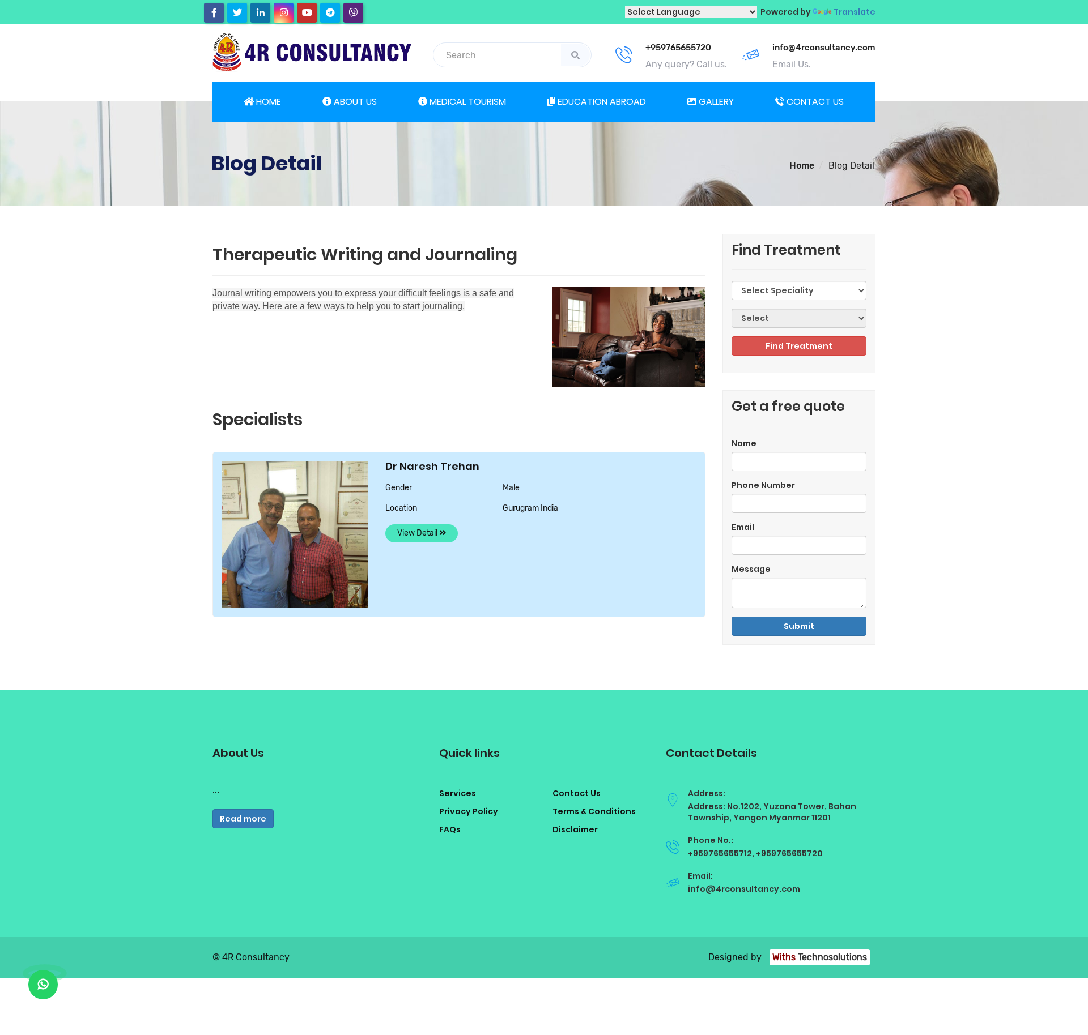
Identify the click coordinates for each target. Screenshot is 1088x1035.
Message (751, 569)
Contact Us (576, 793)
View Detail (418, 533)
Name (744, 443)
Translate (855, 12)
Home (267, 101)
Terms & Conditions (594, 811)
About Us (354, 101)
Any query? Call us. (686, 64)
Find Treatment (799, 346)
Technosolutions (819, 957)
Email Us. (791, 64)
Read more (243, 818)
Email (743, 527)
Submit (799, 626)
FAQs (450, 829)
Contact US (814, 101)
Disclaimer (575, 829)
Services (457, 793)
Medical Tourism (466, 101)
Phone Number (763, 485)
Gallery (715, 101)
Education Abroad (600, 101)
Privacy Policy (468, 811)
